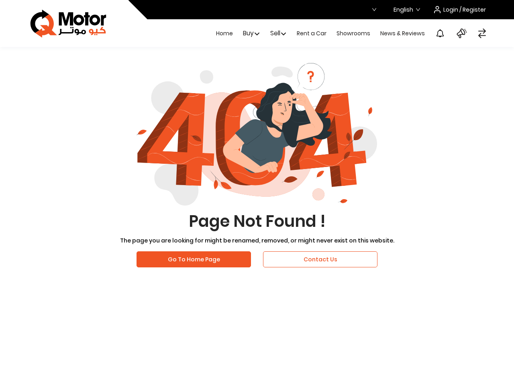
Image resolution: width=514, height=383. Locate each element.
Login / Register (464, 10)
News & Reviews (402, 33)
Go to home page (194, 259)
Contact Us (320, 259)
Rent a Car (311, 33)
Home (224, 33)
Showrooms (353, 33)
